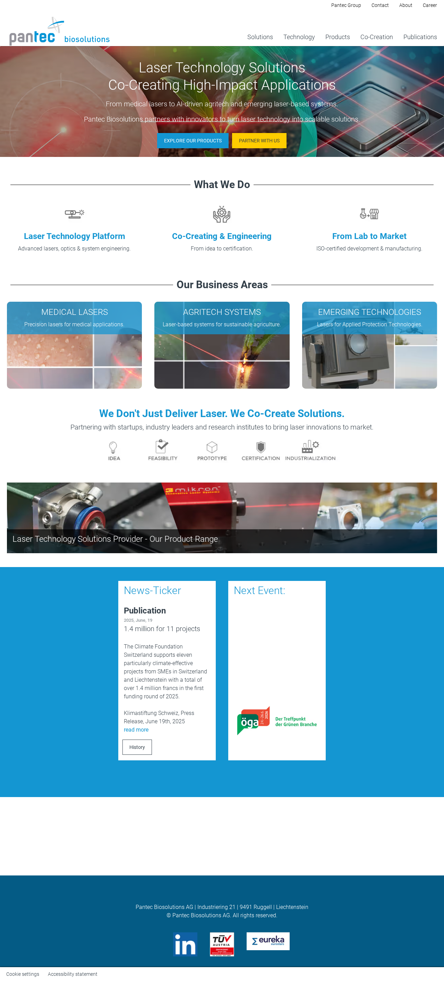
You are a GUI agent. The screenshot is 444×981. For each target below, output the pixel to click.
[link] (260, 28)
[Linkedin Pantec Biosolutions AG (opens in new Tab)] (185, 943)
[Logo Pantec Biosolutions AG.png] (59, 31)
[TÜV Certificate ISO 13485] (222, 943)
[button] (193, 140)
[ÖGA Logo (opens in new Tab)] (276, 720)
